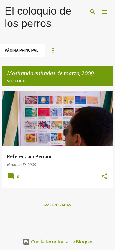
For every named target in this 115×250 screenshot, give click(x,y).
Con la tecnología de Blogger (61, 241)
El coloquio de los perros (38, 17)
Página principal (21, 50)
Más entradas (57, 205)
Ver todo (16, 81)
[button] (104, 177)
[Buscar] (92, 12)
